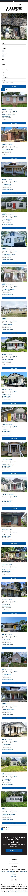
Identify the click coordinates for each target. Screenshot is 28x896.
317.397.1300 (14, 866)
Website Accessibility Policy (21, 891)
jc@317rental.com (10, 891)
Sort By (4, 80)
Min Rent (4, 48)
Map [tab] (7, 89)
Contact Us (14, 850)
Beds (3, 59)
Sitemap (14, 874)
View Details (14, 123)
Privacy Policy (14, 876)
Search (3, 43)
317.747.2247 (14, 4)
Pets (3, 75)
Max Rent (4, 54)
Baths (3, 64)
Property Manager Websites (7, 871)
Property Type (5, 69)
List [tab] (3, 89)
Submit (14, 86)
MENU (14, 1)
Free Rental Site (23, 871)
